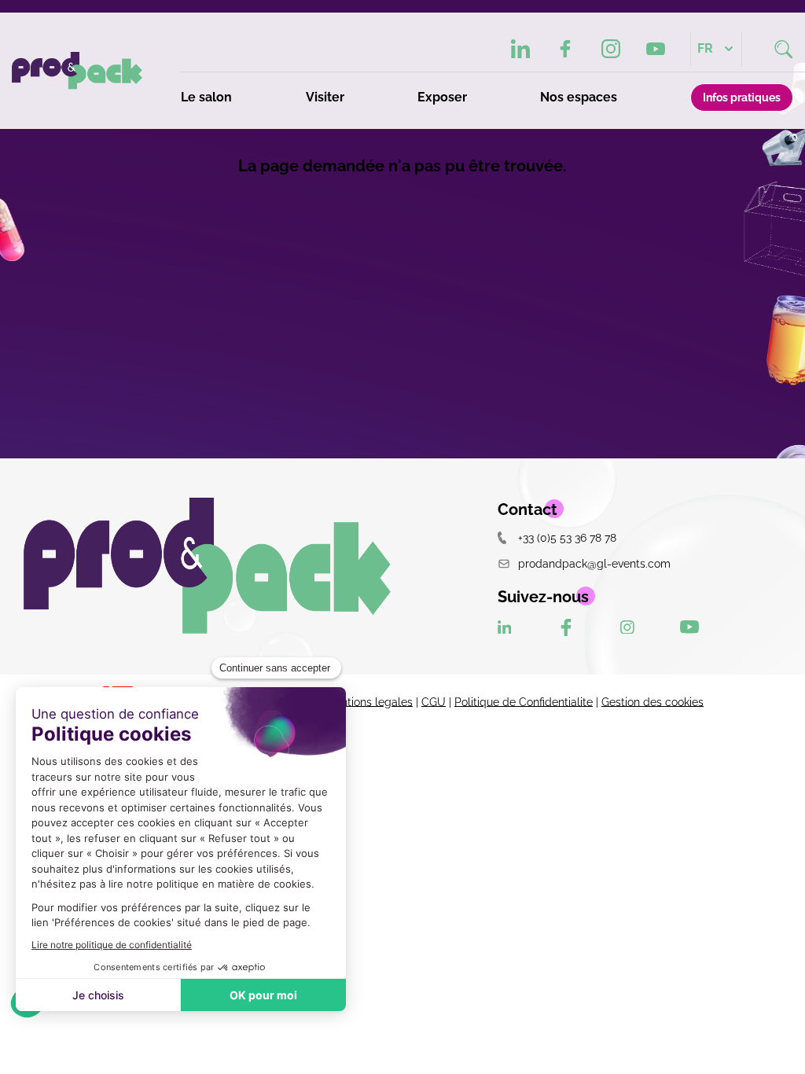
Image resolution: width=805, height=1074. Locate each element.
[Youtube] (656, 49)
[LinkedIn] (520, 48)
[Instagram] (610, 48)
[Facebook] (566, 48)
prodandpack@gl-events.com (594, 563)
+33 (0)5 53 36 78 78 (567, 537)
